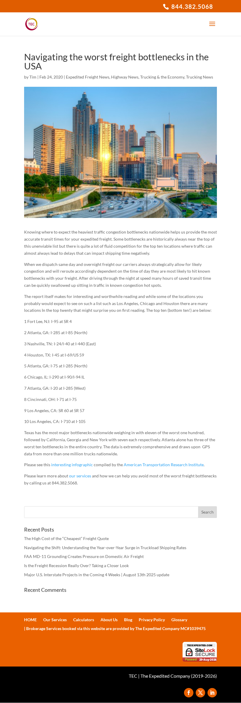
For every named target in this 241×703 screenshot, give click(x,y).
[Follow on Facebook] (188, 692)
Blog (128, 620)
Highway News (124, 76)
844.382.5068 (191, 6)
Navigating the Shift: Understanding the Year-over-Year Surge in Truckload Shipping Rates (105, 547)
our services (80, 475)
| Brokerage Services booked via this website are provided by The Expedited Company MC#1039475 (115, 629)
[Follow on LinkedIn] (212, 692)
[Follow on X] (200, 692)
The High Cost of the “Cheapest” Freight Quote (66, 538)
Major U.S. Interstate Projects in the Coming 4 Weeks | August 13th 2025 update (96, 574)
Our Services (55, 620)
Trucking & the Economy (162, 76)
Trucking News (199, 76)
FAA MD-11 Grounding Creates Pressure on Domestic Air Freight (84, 556)
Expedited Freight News (87, 76)
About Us (109, 620)
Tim (32, 76)
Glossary (179, 620)
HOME (30, 620)
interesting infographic (72, 464)
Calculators (83, 620)
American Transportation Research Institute (164, 464)
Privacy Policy (152, 620)
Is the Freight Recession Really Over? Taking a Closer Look (76, 565)
